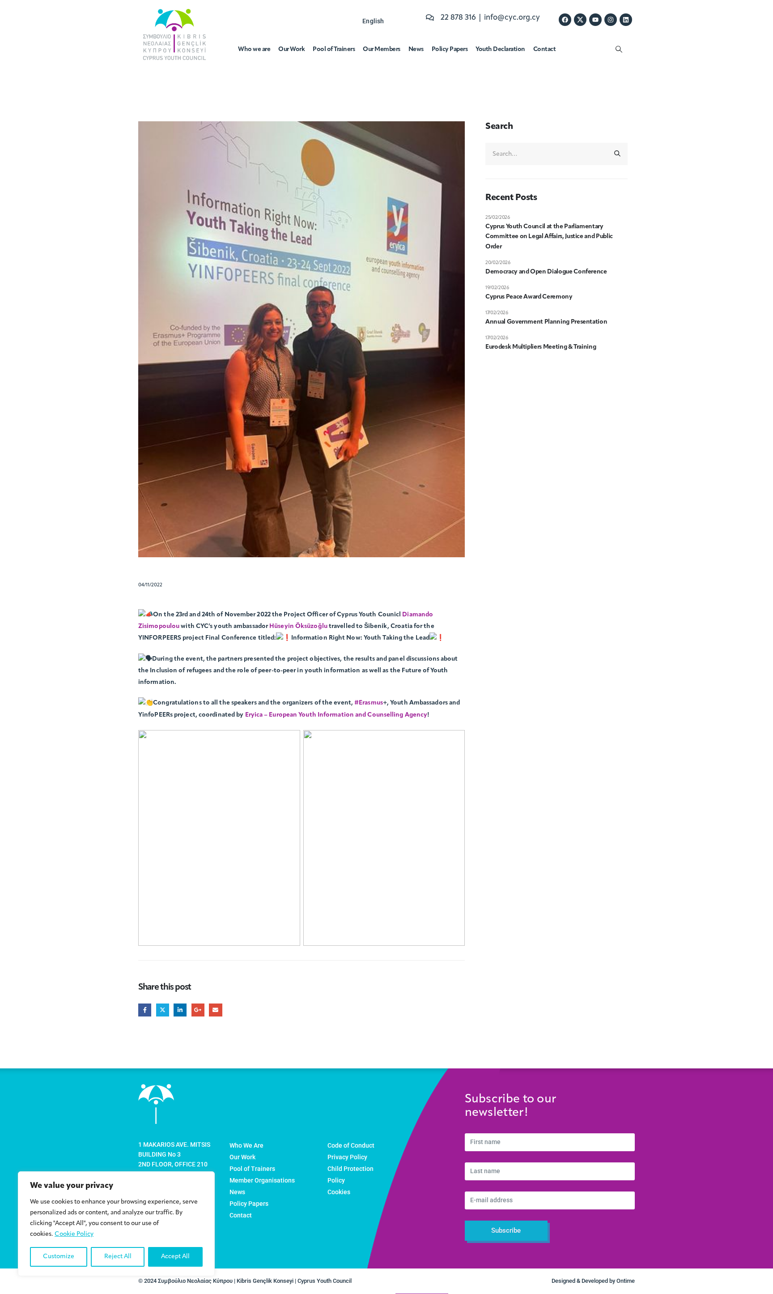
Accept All (175, 1256)
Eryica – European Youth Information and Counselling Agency (336, 715)
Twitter (162, 1010)
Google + (197, 1010)
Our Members (381, 49)
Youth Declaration (500, 49)
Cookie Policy (74, 1234)
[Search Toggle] (619, 50)
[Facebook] (565, 19)
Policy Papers (450, 49)
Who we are (254, 49)
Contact (544, 49)
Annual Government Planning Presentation (546, 322)
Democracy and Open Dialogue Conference (546, 272)
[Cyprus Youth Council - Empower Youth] (174, 34)
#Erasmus (368, 703)
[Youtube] (595, 19)
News (416, 49)
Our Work (291, 49)
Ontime (625, 1280)
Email (215, 1010)
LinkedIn (180, 1010)
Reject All (118, 1256)
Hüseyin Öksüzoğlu (298, 626)
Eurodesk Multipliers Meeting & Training (540, 347)
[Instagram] (610, 19)
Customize (58, 1256)
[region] (116, 1223)
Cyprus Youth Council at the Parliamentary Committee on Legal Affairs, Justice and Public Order (549, 236)
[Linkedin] (626, 19)
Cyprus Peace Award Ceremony (529, 297)
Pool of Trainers (334, 49)
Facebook (144, 1010)
